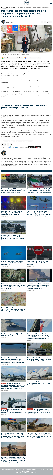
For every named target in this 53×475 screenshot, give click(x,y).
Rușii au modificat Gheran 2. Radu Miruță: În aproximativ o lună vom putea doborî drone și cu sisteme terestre (13, 410)
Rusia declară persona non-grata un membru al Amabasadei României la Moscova (37, 263)
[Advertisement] (39, 232)
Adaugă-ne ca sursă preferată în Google (13, 57)
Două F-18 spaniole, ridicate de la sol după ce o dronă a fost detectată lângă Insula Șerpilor (12, 263)
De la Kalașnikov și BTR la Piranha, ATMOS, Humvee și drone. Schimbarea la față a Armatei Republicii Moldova (13, 190)
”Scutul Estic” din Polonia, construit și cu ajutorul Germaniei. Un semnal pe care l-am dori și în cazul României (39, 359)
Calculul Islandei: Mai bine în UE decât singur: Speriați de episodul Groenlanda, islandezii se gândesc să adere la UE (13, 309)
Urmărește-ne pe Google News (34, 57)
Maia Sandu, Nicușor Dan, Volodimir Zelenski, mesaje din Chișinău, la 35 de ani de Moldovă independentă (12, 213)
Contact (42, 469)
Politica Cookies (20, 469)
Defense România (4, 7)
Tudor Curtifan (10, 20)
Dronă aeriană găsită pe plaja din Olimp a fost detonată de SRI (13, 334)
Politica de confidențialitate (7, 469)
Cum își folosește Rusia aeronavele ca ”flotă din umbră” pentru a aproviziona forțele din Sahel (38, 383)
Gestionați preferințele (31, 469)
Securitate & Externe (12, 7)
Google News (15, 147)
